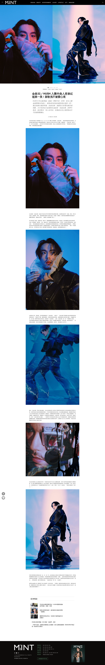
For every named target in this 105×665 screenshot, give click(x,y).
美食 (43, 652)
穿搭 (45, 645)
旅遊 (45, 652)
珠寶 (45, 650)
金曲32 (53, 89)
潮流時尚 (39, 645)
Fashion (32, 2)
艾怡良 (60, 89)
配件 (47, 645)
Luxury (54, 2)
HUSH (49, 89)
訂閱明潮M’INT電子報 (42, 658)
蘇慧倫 (57, 89)
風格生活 (39, 652)
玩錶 (43, 650)
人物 (49, 652)
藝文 (55, 652)
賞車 (57, 652)
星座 (51, 652)
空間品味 (51, 654)
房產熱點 (44, 654)
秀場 (49, 645)
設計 (47, 652)
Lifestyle (60, 2)
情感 (53, 652)
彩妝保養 (39, 647)
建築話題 (47, 654)
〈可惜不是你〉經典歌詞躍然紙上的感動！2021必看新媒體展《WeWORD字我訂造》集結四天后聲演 (53, 625)
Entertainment (46, 2)
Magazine (71, 2)
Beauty (39, 2)
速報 (43, 645)
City (66, 2)
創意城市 (39, 654)
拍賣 (47, 650)
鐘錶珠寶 (39, 650)
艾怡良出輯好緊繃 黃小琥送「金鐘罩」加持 (43, 622)
